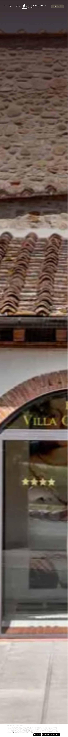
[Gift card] (17, 6)
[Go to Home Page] (34, 6)
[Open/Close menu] (5, 6)
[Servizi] (20, 6)
